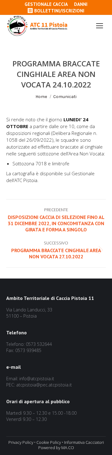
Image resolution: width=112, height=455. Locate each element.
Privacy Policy (20, 442)
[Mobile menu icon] (99, 26)
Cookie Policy (48, 442)
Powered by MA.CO (56, 447)
